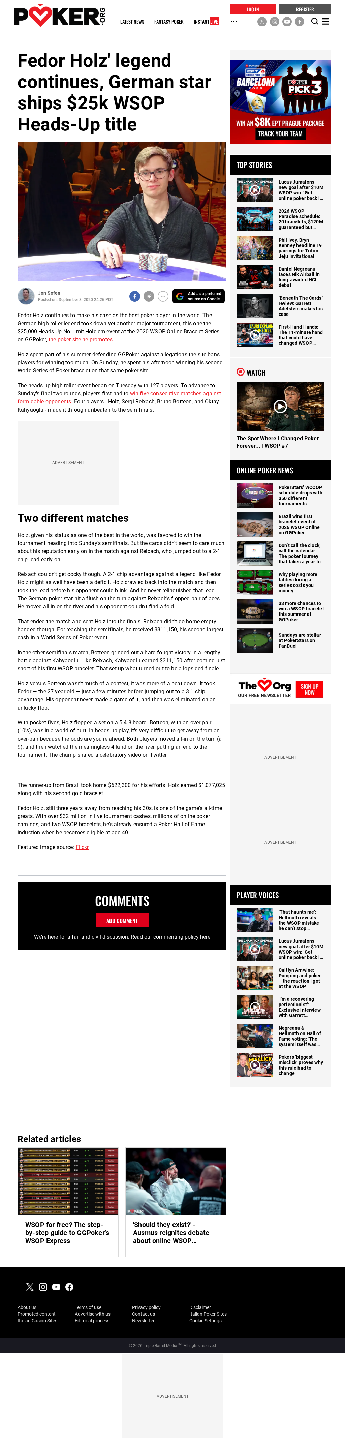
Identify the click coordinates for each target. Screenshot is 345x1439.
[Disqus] (122, 1041)
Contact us (143, 1314)
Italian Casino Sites (37, 1320)
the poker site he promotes (81, 339)
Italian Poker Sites (208, 1314)
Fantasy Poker (169, 21)
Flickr (82, 847)
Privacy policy (146, 1307)
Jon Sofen (49, 293)
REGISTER (305, 9)
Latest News (132, 21)
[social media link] (262, 21)
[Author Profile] (26, 296)
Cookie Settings (205, 1320)
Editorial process (92, 1320)
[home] (59, 15)
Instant (206, 21)
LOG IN (253, 9)
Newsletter (143, 1320)
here (205, 937)
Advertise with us (93, 1314)
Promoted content (37, 1314)
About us (27, 1307)
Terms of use (88, 1307)
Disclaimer (200, 1307)
